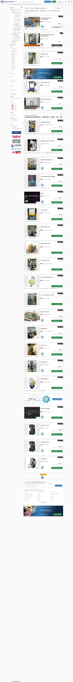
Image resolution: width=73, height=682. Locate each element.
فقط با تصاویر (15, 125)
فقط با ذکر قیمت (14, 80)
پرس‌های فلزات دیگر (17, 21)
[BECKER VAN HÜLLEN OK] (32, 164)
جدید (13, 113)
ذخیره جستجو (43, 474)
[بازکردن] (43, 30)
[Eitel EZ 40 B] (32, 349)
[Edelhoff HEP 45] (32, 58)
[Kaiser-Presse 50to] (32, 86)
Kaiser (61, 117)
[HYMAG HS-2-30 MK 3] (32, 126)
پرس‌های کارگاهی (18, 18)
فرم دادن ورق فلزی (17, 25)
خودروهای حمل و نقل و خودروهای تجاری (16, 35)
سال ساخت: (12, 81)
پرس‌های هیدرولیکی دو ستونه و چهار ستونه (17, 16)
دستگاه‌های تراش (17, 26)
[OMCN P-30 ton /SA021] (32, 103)
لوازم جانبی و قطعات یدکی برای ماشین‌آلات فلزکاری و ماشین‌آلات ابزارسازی (17, 29)
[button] (71, 2)
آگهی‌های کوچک (15, 119)
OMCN (13, 69)
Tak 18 (38, 500)
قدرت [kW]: (12, 85)
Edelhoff (14, 62)
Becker (13, 60)
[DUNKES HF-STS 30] (32, 231)
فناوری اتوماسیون (16, 38)
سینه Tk (52, 498)
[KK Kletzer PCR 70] (32, 446)
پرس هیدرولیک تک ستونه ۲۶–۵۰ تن (18, 13)
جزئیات (57, 27)
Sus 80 (38, 498)
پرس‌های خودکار (17, 22)
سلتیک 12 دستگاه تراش (55, 493)
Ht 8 (38, 493)
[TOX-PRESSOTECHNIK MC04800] (32, 181)
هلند (14, 108)
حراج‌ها (13, 121)
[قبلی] (25, 22)
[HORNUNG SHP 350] (32, 248)
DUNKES (14, 54)
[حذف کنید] (37, 10)
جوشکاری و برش (17, 32)
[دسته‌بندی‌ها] (16, 2)
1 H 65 (25, 491)
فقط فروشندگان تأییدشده (16, 128)
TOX (13, 53)
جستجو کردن (48, 1)
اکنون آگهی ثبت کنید (57, 77)
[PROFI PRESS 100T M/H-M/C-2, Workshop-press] (32, 39)
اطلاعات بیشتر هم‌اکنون (57, 399)
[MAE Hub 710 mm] (32, 316)
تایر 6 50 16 (53, 491)
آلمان (14, 105)
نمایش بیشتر (43, 502)
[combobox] (16, 103)
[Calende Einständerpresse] (32, 281)
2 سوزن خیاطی (27, 498)
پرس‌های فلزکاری (17, 11)
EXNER (13, 61)
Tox (57, 117)
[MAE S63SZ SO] (32, 333)
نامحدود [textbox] (13, 103)
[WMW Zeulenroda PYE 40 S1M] (32, 145)
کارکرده (13, 115)
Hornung (14, 65)
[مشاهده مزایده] (61, 35)
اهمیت (58, 8)
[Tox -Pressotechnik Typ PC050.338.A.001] (32, 22)
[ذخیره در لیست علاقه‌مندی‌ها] (61, 18)
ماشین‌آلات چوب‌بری (16, 37)
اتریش (15, 106)
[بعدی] (61, 114)
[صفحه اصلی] (10, 4)
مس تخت (52, 500)
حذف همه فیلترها (28, 12)
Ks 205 (38, 495)
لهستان (14, 109)
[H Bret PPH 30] (32, 214)
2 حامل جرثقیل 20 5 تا (28, 495)
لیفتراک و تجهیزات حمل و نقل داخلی (16, 40)
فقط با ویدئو (14, 127)
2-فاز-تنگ (26, 500)
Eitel (13, 64)
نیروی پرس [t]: (12, 89)
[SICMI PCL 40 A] (32, 366)
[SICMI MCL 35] (32, 463)
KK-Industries (15, 51)
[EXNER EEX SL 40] (32, 383)
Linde (13, 68)
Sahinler (14, 58)
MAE (13, 56)
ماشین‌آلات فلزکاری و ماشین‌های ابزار (17, 10)
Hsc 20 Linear (40, 491)
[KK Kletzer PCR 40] (32, 429)
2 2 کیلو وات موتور (27, 493)
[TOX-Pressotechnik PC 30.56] (32, 299)
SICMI (13, 57)
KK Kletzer (14, 50)
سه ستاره (52, 495)
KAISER (13, 67)
